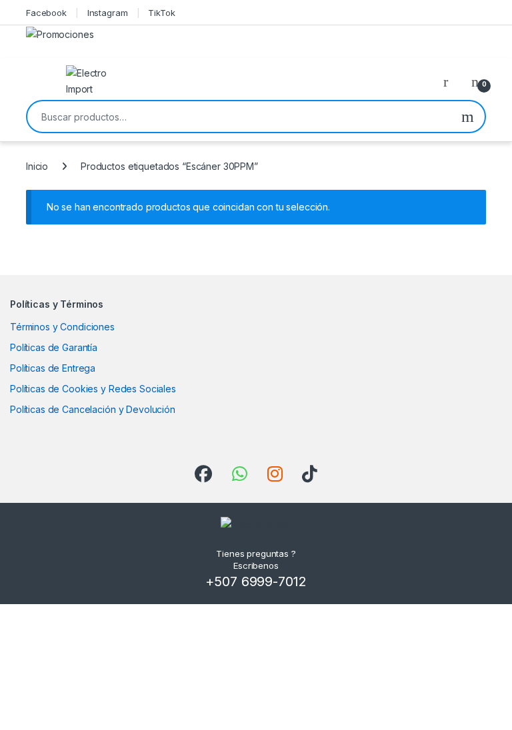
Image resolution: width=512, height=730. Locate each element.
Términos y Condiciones (62, 326)
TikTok (161, 12)
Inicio (37, 166)
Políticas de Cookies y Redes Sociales (93, 388)
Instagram (107, 12)
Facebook (46, 12)
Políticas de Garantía (53, 347)
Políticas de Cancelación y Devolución (92, 409)
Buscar (468, 116)
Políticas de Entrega (52, 368)
